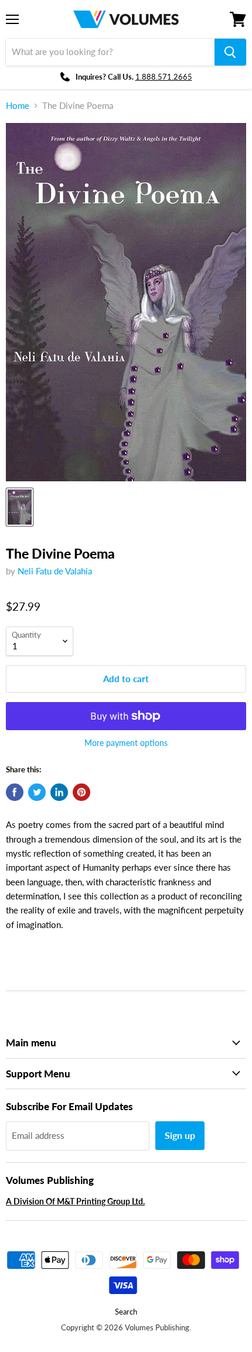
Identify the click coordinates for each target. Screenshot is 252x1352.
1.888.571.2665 (163, 76)
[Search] (230, 52)
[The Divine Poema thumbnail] (19, 507)
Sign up (180, 1135)
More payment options (126, 743)
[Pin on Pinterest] (81, 792)
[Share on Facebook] (14, 792)
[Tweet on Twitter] (37, 792)
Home (17, 106)
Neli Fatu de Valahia (55, 571)
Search (126, 1311)
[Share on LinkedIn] (59, 792)
